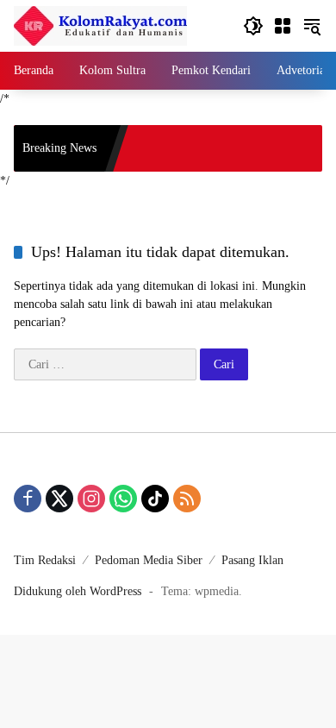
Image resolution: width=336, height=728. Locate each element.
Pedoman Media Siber (148, 560)
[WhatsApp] (123, 498)
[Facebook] (27, 498)
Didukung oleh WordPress (77, 591)
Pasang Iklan (252, 560)
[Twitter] (59, 498)
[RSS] (187, 498)
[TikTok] (155, 498)
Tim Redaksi (45, 560)
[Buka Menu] (282, 26)
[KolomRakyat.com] (100, 24)
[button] (253, 26)
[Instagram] (91, 498)
